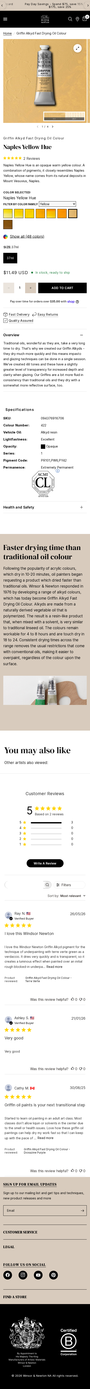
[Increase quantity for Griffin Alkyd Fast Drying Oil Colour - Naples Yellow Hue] (30, 288)
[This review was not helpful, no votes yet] (80, 1000)
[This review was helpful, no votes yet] (72, 1000)
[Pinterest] (53, 1275)
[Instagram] (23, 1275)
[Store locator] (77, 19)
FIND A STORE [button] (15, 1296)
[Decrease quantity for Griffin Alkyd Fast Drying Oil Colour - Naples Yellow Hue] (8, 288)
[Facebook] (7, 1275)
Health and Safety (18, 507)
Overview (11, 335)
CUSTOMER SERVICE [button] (20, 1232)
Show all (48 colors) (27, 237)
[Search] (70, 19)
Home (7, 33)
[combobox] (66, 896)
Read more (54, 967)
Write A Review (45, 863)
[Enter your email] (82, 1210)
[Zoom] (77, 48)
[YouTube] (38, 1275)
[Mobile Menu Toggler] (5, 19)
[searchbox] (24, 884)
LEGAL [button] (9, 1246)
